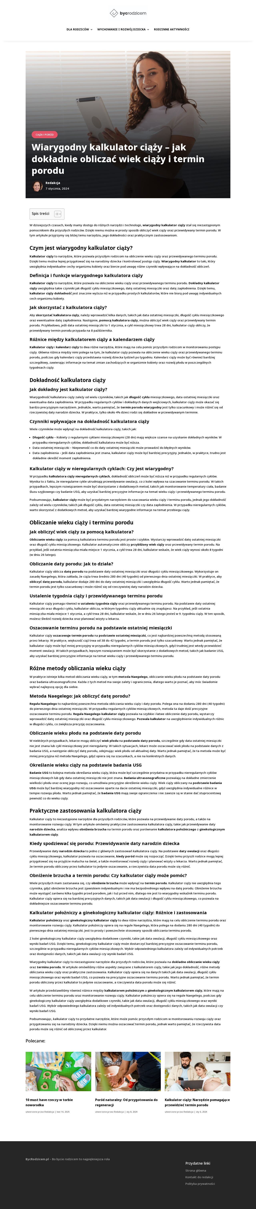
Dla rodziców (78, 29)
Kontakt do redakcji (199, 1177)
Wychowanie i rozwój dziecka (121, 29)
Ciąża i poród (45, 134)
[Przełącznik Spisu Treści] (55, 214)
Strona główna (195, 1170)
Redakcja (49, 1111)
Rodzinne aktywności (171, 29)
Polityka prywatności (200, 1184)
